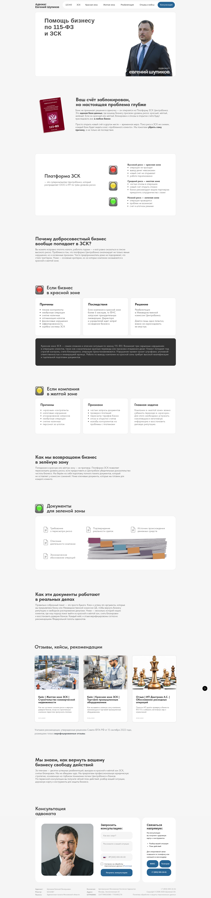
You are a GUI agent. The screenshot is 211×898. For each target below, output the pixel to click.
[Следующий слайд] (204, 688)
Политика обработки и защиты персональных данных (154, 895)
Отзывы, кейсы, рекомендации (68, 647)
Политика (127, 866)
